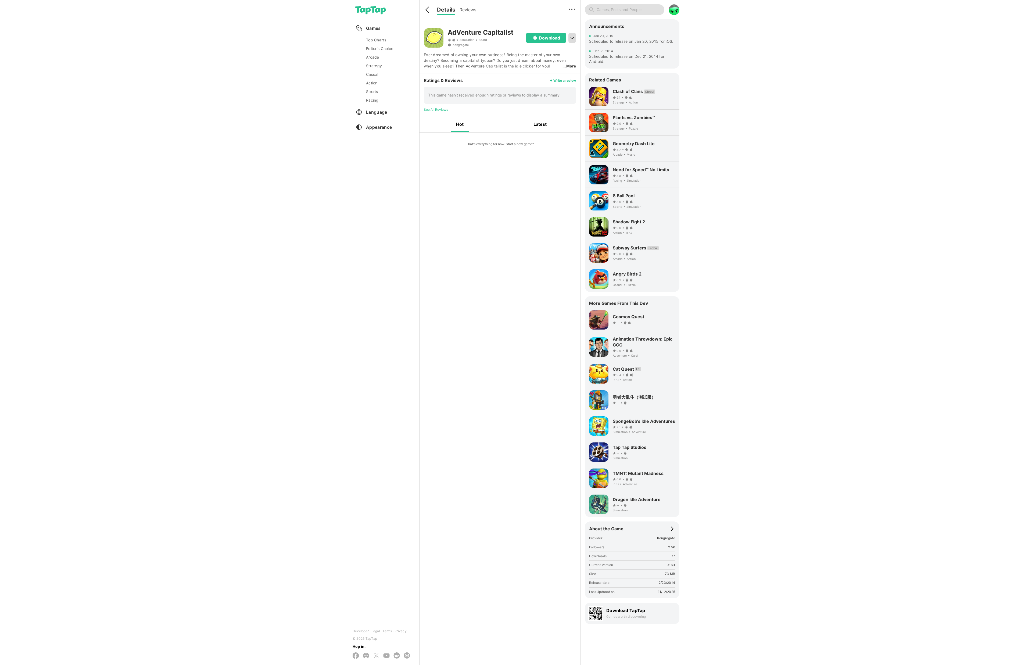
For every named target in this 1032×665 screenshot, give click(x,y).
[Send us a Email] (407, 655)
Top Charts (376, 40)
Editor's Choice (379, 48)
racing (372, 100)
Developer (361, 631)
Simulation (467, 40)
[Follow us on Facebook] (356, 656)
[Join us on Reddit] (396, 655)
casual (372, 74)
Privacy (401, 631)
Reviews (468, 9)
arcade (372, 57)
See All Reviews (436, 110)
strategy (374, 65)
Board (483, 40)
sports (372, 91)
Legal (375, 631)
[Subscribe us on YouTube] (386, 655)
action (372, 83)
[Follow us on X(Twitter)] (376, 656)
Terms (387, 631)
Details (446, 9)
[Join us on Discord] (366, 655)
